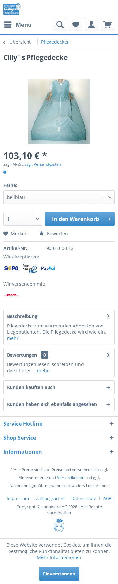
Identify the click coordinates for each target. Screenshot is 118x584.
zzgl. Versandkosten (43, 164)
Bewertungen (22, 355)
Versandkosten (70, 477)
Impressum (18, 498)
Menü (23, 24)
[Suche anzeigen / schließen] (59, 24)
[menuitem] (17, 24)
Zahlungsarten (50, 498)
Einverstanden (59, 574)
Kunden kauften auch (31, 387)
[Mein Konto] (91, 24)
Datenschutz (83, 498)
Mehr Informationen (59, 557)
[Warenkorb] (107, 24)
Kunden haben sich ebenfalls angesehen (52, 404)
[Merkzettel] (75, 24)
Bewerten (57, 233)
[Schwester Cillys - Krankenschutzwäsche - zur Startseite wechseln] (12, 9)
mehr (13, 338)
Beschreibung (22, 316)
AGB (107, 498)
